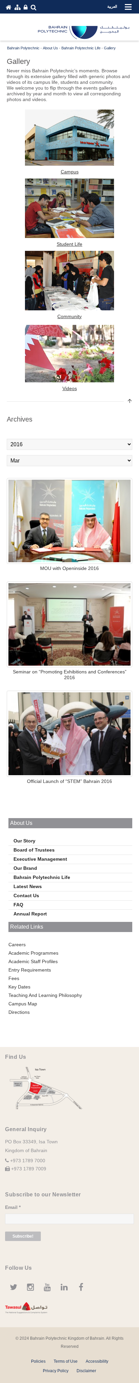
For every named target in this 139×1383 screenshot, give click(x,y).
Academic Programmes (33, 953)
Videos (69, 388)
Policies (38, 1361)
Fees (13, 978)
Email (13, 1207)
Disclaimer (86, 1370)
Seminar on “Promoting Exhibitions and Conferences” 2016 (70, 674)
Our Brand (25, 868)
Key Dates (19, 986)
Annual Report (30, 913)
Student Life (69, 244)
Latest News (27, 886)
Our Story (24, 840)
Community (69, 316)
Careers (17, 944)
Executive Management (40, 859)
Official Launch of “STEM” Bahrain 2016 (69, 781)
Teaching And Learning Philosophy (45, 995)
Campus (70, 171)
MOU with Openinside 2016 (69, 568)
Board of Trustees (34, 850)
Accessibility (97, 1361)
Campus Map (22, 1003)
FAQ (18, 904)
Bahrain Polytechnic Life (41, 877)
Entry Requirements (29, 970)
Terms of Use (66, 1361)
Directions (19, 1012)
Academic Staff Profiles (33, 961)
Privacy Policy (55, 1370)
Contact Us (26, 895)
